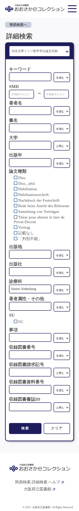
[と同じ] (62, 146)
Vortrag (24, 227)
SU (20, 321)
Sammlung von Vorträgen (38, 211)
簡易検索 (23, 482)
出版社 (15, 264)
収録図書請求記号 (26, 364)
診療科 (15, 281)
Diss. (22, 178)
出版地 (15, 246)
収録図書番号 (22, 347)
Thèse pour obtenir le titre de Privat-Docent (39, 219)
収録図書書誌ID (24, 399)
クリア (57, 428)
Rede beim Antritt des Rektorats (43, 206)
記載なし (26, 233)
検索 (25, 428)
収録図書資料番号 (26, 381)
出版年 (15, 154)
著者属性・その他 (26, 298)
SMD (14, 86)
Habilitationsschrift (33, 194)
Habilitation (27, 189)
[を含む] (62, 77)
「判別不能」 (30, 239)
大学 (13, 137)
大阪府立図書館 (37, 489)
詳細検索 (39, 482)
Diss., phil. (27, 183)
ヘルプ (54, 482)
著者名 (15, 102)
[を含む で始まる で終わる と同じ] (62, 111)
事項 (13, 329)
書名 (13, 120)
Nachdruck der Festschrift (38, 200)
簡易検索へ (18, 25)
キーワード (20, 69)
